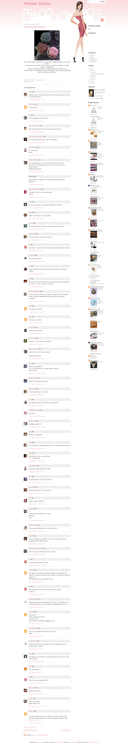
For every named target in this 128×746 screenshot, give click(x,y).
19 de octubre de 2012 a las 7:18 (36, 312)
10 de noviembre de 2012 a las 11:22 (37, 482)
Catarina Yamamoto (93, 742)
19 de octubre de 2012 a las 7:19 (36, 322)
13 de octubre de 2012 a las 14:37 (36, 121)
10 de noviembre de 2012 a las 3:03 (37, 471)
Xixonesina (32, 255)
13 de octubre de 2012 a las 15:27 (36, 131)
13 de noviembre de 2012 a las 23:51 (37, 520)
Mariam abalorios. (33, 160)
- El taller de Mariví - (95, 116)
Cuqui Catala (32, 234)
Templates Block (72, 742)
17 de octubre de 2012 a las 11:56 (36, 286)
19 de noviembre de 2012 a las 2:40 (37, 543)
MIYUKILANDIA (94, 331)
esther (30, 442)
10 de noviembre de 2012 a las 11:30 (37, 493)
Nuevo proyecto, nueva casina (97, 283)
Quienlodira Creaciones (96, 342)
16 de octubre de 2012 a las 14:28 (36, 261)
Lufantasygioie (33, 147)
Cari (30, 115)
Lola (30, 266)
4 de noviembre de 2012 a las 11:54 (37, 448)
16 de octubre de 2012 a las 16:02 (36, 274)
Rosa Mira (31, 104)
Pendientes (92, 60)
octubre (93, 72)
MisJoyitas (93, 320)
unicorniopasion (94, 360)
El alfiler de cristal (94, 185)
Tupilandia (92, 355)
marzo (92, 77)
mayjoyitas (32, 327)
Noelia (30, 453)
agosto (92, 75)
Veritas (91, 277)
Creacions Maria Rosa (35, 189)
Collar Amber (100, 361)
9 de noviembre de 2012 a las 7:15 (37, 461)
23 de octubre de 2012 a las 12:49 (36, 394)
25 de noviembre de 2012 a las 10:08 (37, 565)
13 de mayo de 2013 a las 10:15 (36, 693)
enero (92, 79)
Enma (30, 201)
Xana (30, 666)
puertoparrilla (32, 338)
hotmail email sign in (34, 720)
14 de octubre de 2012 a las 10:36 (36, 197)
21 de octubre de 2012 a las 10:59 (36, 358)
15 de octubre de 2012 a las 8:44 (36, 239)
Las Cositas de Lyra (34, 125)
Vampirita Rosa (33, 599)
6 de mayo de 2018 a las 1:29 (35, 723)
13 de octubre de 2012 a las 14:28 (36, 110)
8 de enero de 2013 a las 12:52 (36, 623)
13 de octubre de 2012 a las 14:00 (36, 99)
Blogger (101, 98)
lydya (30, 306)
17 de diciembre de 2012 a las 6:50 (37, 594)
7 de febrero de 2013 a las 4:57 (36, 649)
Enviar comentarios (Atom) (40, 735)
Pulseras (92, 61)
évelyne (31, 698)
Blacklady (31, 508)
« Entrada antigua (65, 730)
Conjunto (92, 58)
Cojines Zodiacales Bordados (100, 143)
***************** (93, 105)
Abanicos (100, 186)
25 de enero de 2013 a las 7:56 (36, 636)
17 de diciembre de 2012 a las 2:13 (37, 581)
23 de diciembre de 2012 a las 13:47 (37, 607)
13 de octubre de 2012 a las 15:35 (36, 142)
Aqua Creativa (93, 141)
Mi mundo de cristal (95, 309)
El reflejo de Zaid (94, 196)
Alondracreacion (94, 129)
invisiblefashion (33, 525)
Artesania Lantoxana (34, 291)
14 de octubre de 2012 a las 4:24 (36, 171)
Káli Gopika (32, 687)
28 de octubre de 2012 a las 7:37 (36, 405)
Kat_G (30, 363)
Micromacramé (101, 164)
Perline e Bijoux (33, 378)
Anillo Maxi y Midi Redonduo (34, 27)
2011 (91, 81)
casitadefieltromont (34, 410)
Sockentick (32, 487)
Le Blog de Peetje (94, 276)
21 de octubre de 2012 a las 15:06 (36, 373)
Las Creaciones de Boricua (36, 136)
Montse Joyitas (37, 3)
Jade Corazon (93, 241)
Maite (30, 476)
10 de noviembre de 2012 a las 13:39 (37, 503)
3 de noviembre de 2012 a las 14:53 (37, 427)
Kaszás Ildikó (32, 421)
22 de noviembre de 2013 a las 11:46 (37, 706)
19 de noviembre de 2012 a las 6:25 (37, 554)
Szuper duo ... (101, 231)
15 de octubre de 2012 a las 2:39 (36, 229)
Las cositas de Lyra (95, 265)
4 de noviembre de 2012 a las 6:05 (37, 437)
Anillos (31, 81)
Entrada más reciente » (30, 730)
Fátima (30, 212)
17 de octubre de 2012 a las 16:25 (36, 301)
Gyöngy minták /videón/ (96, 230)
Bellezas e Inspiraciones (96, 163)
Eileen (30, 91)
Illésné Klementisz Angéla (36, 548)
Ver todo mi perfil (98, 95)
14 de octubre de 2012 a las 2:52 (36, 155)
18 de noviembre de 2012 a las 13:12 (37, 531)
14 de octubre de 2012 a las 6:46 (36, 184)
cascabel (31, 536)
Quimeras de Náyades (95, 353)
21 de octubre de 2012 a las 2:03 (36, 344)
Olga (30, 278)
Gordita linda (93, 218)
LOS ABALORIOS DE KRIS (96, 286)
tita (29, 244)
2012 (91, 70)
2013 (91, 68)
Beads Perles (93, 152)
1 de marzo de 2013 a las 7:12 (36, 672)
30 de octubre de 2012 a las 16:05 (36, 416)
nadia (30, 431)
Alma (30, 498)
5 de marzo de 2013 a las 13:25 (36, 683)
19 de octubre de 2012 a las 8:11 (36, 333)
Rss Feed (102, 19)
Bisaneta (92, 174)
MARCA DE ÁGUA (94, 298)
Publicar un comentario (30, 727)
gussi (30, 399)
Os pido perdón (93, 357)
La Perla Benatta (33, 628)
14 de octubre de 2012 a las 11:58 (36, 218)
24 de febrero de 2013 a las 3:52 (36, 661)
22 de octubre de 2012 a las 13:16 (36, 384)
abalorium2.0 (93, 127)
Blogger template (58, 742)
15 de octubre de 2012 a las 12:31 (36, 250)
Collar (91, 57)
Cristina (31, 223)
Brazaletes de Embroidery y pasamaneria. (101, 312)
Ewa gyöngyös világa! (95, 207)
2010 (91, 82)
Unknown (31, 570)
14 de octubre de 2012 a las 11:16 (36, 207)
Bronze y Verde (101, 242)
